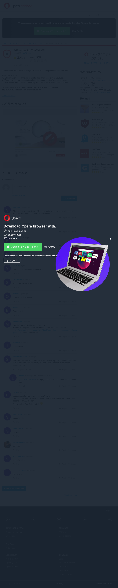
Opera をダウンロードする (24, 246)
